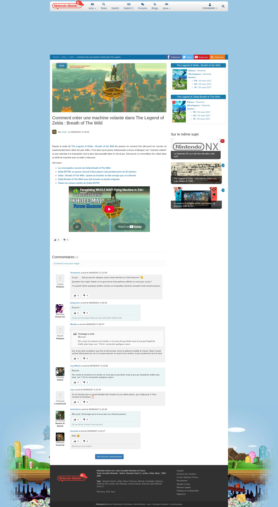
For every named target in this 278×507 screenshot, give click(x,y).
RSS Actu (101, 492)
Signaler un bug (183, 484)
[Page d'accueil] (72, 477)
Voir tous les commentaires (109, 456)
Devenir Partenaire (113, 504)
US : (196, 84)
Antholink (75, 409)
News (64, 57)
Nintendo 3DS (102, 484)
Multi (72, 57)
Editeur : (192, 70)
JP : (196, 87)
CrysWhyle (75, 366)
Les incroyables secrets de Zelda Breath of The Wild (84, 168)
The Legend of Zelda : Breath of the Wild (92, 146)
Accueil (56, 57)
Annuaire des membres (186, 474)
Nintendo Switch (109, 481)
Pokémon (133, 481)
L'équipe (180, 471)
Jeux (166, 8)
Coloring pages (176, 504)
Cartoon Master (134, 484)
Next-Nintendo (139, 504)
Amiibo (112, 484)
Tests (104, 8)
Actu (92, 8)
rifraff (64, 132)
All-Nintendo (127, 504)
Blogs (155, 8)
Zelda (119, 481)
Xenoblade (149, 481)
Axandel (74, 431)
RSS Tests (110, 492)
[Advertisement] (139, 33)
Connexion (209, 8)
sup (72, 389)
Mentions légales (184, 487)
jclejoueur (75, 303)
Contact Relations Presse (187, 477)
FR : (196, 81)
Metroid (141, 481)
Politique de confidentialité (188, 491)
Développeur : (195, 74)
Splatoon (159, 481)
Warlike (73, 324)
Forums (142, 8)
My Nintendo (121, 484)
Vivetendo (75, 272)
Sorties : (192, 77)
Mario (125, 481)
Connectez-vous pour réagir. (67, 263)
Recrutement (182, 481)
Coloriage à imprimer (160, 504)
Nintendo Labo (148, 484)
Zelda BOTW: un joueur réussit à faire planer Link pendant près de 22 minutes (97, 171)
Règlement (181, 494)
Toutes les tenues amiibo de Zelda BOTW (78, 183)
